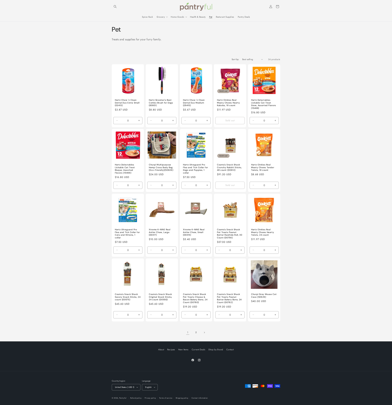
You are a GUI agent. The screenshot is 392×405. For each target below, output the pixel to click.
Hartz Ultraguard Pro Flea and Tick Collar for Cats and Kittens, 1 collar (127, 233)
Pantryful (122, 398)
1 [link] (187, 332)
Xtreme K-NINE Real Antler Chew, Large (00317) (159, 232)
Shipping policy (182, 398)
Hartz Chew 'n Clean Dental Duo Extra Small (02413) (127, 103)
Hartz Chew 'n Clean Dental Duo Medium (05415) (194, 103)
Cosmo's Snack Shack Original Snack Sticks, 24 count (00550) (160, 297)
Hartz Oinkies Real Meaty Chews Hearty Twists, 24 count (262, 232)
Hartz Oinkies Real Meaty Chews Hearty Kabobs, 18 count (228, 103)
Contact (230, 349)
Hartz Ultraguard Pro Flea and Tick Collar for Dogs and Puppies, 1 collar (195, 169)
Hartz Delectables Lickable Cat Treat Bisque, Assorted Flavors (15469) (125, 169)
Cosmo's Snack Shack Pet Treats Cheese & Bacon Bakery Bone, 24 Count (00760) (195, 298)
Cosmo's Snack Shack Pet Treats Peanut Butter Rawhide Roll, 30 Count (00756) (229, 233)
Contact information (200, 398)
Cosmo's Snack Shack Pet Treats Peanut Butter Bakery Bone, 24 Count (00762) (229, 298)
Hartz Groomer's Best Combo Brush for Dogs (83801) (161, 103)
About (161, 349)
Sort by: (235, 59)
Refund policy (135, 398)
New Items (183, 349)
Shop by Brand (215, 349)
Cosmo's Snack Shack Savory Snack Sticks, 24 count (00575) (128, 297)
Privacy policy (150, 398)
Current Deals (198, 349)
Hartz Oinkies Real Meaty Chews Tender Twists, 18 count (262, 168)
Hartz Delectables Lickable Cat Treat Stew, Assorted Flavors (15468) (263, 104)
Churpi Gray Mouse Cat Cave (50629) (264, 295)
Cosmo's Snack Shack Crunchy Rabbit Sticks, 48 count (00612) (229, 168)
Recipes (171, 349)
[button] (115, 6)
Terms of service (165, 398)
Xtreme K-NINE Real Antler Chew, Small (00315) (193, 232)
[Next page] (204, 332)
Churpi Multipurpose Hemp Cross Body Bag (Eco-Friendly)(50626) (161, 168)
